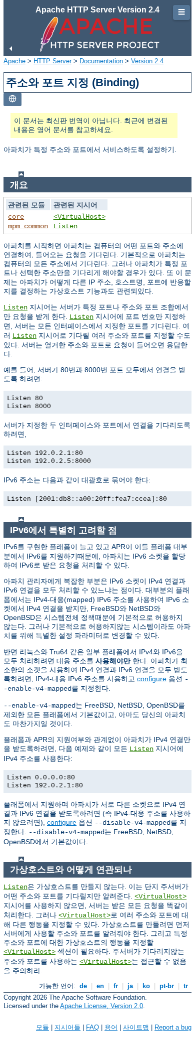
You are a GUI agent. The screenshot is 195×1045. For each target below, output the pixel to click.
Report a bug (173, 1027)
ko (146, 986)
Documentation (101, 61)
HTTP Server (53, 61)
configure (151, 679)
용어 (111, 1027)
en (100, 986)
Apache (15, 61)
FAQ (92, 1027)
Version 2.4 (147, 61)
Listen (66, 226)
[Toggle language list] (13, 99)
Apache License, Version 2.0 (101, 1006)
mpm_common (28, 226)
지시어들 (67, 1027)
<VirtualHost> (80, 217)
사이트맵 (136, 1027)
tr (186, 986)
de (83, 986)
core (16, 217)
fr (116, 986)
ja (130, 986)
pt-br (167, 986)
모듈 (42, 1027)
